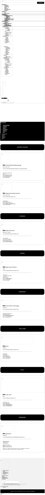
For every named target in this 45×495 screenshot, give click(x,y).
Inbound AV (33, 491)
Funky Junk (9, 396)
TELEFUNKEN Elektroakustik (15, 167)
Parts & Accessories (7, 51)
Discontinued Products (7, 42)
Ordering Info (6, 473)
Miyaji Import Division (11, 268)
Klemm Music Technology (11, 307)
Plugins (7, 53)
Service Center (6, 24)
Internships (5, 472)
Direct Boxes (6, 6)
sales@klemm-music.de (9, 315)
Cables (7, 49)
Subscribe (40, 2)
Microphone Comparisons (7, 59)
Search (2, 102)
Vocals (8, 61)
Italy (4, 132)
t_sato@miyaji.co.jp (8, 278)
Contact (7, 68)
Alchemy (8, 60)
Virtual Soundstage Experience (8, 32)
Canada (5, 126)
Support (4, 36)
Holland (5, 130)
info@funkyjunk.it (8, 404)
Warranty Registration (7, 39)
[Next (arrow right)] (1, 494)
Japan (4, 128)
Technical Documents (7, 40)
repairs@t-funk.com (8, 175)
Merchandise (8, 52)
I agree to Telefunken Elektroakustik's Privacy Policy (11, 483)
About (5, 55)
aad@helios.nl (7, 356)
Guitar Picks (7, 50)
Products (6, 46)
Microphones (8, 47)
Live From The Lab (7, 31)
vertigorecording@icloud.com (10, 203)
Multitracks (7, 35)
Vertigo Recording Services (11, 195)
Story (5, 12)
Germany (5, 129)
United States (6, 125)
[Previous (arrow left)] (0, 494)
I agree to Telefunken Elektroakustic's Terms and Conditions (12, 484)
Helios (11, 347)
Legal (4, 471)
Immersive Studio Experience (8, 34)
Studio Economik (11, 232)
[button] (2, 78)
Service (7, 37)
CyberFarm (14, 435)
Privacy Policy (6, 470)
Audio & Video (6, 58)
